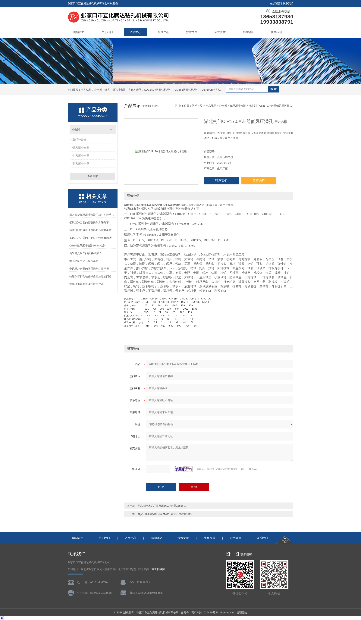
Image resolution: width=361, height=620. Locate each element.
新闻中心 (163, 32)
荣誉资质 (220, 32)
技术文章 (191, 32)
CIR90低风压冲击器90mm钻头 (87, 245)
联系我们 (288, 3)
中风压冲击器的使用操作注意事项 (89, 268)
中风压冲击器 (80, 155)
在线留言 (275, 3)
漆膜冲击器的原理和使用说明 (86, 284)
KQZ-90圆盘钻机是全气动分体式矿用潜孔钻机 (164, 513)
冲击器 (75, 129)
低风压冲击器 (80, 147)
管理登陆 (242, 612)
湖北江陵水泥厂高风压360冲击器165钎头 (161, 505)
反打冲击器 (79, 139)
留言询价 (259, 180)
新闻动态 (156, 538)
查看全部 (92, 176)
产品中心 (135, 32)
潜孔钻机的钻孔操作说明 (83, 260)
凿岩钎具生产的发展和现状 (85, 253)
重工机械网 (158, 569)
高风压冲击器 (80, 163)
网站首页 (79, 32)
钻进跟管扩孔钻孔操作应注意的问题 (90, 276)
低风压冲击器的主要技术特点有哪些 (90, 237)
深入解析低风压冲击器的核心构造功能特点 (92, 214)
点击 (111, 129)
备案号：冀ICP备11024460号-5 (199, 612)
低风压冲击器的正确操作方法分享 (89, 222)
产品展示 (211, 105)
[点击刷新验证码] (183, 469)
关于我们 (107, 32)
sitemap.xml (227, 612)
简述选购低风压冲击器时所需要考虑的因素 (92, 230)
